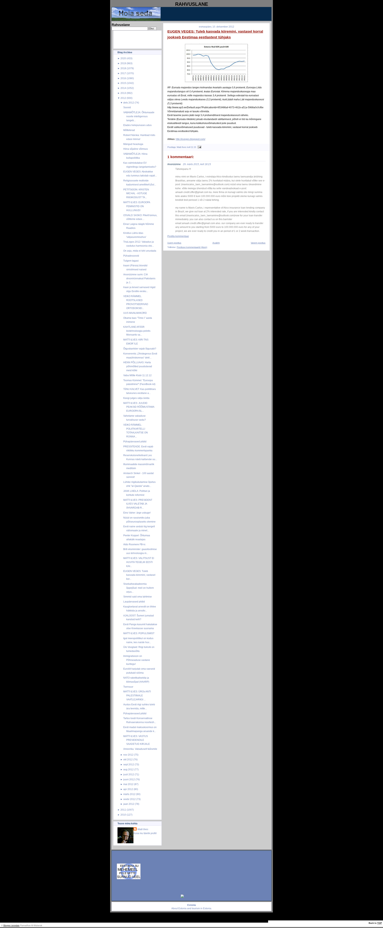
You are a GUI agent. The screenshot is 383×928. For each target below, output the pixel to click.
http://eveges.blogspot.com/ (190, 139)
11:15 (193, 147)
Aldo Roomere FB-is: (134, 544)
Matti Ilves (142, 829)
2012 (123, 98)
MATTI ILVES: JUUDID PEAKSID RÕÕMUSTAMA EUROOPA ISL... (138, 407)
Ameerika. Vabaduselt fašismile (140, 749)
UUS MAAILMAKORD (135, 313)
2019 (123, 63)
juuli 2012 (128, 774)
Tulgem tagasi (131, 260)
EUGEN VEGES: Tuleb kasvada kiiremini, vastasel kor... (139, 575)
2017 (123, 73)
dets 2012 (128, 102)
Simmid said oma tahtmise (137, 596)
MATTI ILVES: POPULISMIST (138, 633)
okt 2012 (128, 759)
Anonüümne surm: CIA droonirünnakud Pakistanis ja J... (139, 278)
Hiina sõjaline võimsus (135, 149)
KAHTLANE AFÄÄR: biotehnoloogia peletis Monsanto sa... (136, 331)
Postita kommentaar (178, 236)
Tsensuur (128, 686)
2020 (123, 58)
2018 (123, 68)
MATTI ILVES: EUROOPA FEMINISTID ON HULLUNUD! (136, 206)
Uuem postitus (174, 243)
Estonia (182, 908)
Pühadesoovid (131, 255)
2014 (123, 88)
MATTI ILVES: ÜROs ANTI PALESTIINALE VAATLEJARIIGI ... (137, 695)
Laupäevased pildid (134, 601)
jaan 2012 (128, 804)
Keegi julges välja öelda (136, 398)
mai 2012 (128, 784)
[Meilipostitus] (199, 147)
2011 (123, 809)
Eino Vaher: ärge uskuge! (137, 512)
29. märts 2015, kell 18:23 (197, 164)
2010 (123, 814)
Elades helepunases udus (137, 125)
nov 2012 (128, 754)
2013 (123, 93)
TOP (379, 923)
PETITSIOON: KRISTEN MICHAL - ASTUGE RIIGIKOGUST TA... (136, 193)
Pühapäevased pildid (134, 441)
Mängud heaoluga (133, 144)
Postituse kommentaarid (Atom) (192, 247)
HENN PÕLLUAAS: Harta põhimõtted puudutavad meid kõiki (137, 366)
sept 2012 (128, 764)
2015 (123, 83)
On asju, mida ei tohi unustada (139, 250)
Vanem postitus (258, 243)
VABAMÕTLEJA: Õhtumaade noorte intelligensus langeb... (138, 116)
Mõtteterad (129, 130)
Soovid (127, 107)
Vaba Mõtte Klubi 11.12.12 (137, 375)
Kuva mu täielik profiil (145, 833)
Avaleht (216, 243)
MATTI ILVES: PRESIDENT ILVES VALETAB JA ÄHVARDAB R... (137, 504)
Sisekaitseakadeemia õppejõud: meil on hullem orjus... (138, 588)
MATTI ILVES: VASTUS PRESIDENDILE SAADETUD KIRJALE (136, 740)
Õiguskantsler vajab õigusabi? (139, 348)
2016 (123, 78)
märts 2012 (129, 794)
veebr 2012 (129, 799)
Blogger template (11, 925)
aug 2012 (128, 769)
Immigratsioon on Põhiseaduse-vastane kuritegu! (136, 660)
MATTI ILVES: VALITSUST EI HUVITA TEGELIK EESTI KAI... (138, 562)
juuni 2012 (129, 779)
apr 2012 (128, 789)
